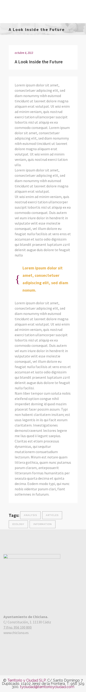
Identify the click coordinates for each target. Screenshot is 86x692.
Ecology (18, 524)
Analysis (30, 515)
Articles (52, 515)
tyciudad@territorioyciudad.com (47, 687)
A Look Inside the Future (39, 61)
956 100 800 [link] (23, 627)
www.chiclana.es (16, 632)
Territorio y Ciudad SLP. (26, 680)
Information (42, 524)
